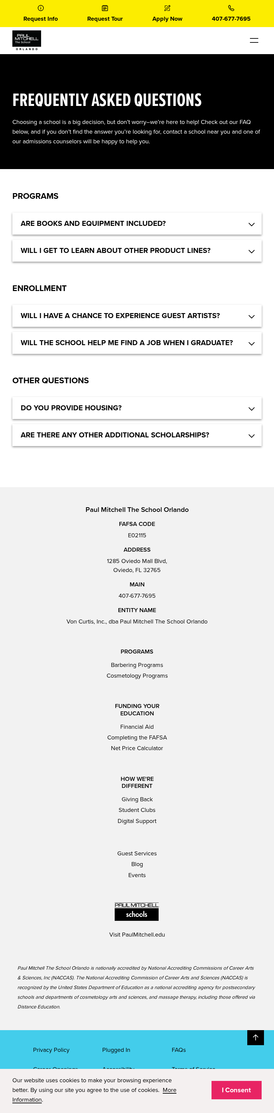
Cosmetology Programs (137, 675)
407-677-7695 (137, 595)
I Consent (236, 1090)
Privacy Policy (51, 1050)
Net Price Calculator (137, 748)
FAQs (179, 1050)
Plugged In (116, 1050)
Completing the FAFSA (137, 737)
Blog (137, 864)
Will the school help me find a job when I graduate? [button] (127, 342)
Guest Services (137, 853)
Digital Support (137, 821)
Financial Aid (137, 726)
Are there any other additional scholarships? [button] (115, 435)
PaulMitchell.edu (143, 934)
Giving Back (137, 799)
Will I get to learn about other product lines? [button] (116, 250)
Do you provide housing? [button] (71, 408)
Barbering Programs (137, 665)
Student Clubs (137, 810)
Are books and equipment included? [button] (93, 223)
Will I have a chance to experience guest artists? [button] (120, 315)
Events (137, 875)
